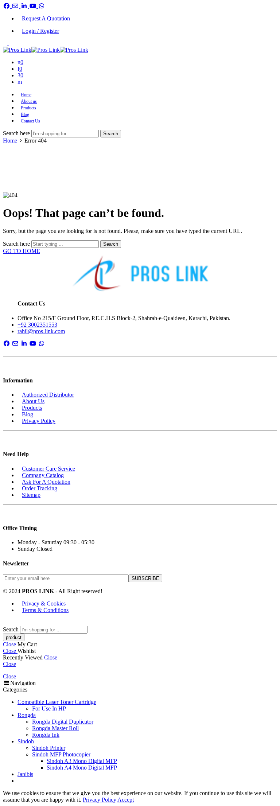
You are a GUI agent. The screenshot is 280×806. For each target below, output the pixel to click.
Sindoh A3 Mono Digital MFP (82, 761)
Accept (125, 800)
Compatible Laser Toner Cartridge (57, 702)
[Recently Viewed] (11, 622)
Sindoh (26, 741)
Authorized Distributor (48, 395)
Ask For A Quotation (46, 482)
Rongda (27, 715)
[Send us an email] (16, 6)
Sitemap (31, 495)
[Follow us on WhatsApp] (41, 6)
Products (28, 107)
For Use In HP (49, 708)
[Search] (20, 82)
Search (110, 133)
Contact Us (30, 121)
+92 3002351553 (37, 325)
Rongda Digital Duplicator (62, 722)
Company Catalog (43, 475)
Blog (25, 114)
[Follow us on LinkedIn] (24, 6)
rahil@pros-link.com (41, 331)
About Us (33, 401)
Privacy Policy (38, 421)
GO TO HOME (21, 251)
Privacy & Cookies (44, 603)
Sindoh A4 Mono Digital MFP (82, 767)
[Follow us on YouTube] (33, 6)
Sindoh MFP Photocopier (61, 754)
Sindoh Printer (48, 748)
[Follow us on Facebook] (7, 6)
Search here (17, 133)
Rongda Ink (45, 735)
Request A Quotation (46, 18)
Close (9, 644)
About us (29, 101)
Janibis (25, 774)
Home (26, 94)
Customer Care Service (48, 469)
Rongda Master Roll (55, 728)
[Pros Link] (140, 273)
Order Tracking (39, 488)
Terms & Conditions (45, 610)
